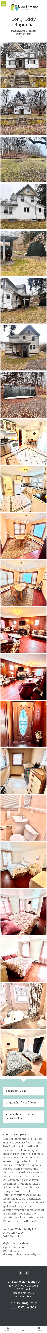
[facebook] (20, 1273)
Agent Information (14, 1247)
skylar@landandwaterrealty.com (22, 1254)
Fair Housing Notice (23, 1303)
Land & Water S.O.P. (23, 1307)
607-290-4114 (11, 1236)
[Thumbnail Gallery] (24, 65)
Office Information (14, 1232)
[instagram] (27, 1273)
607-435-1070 (11, 1250)
